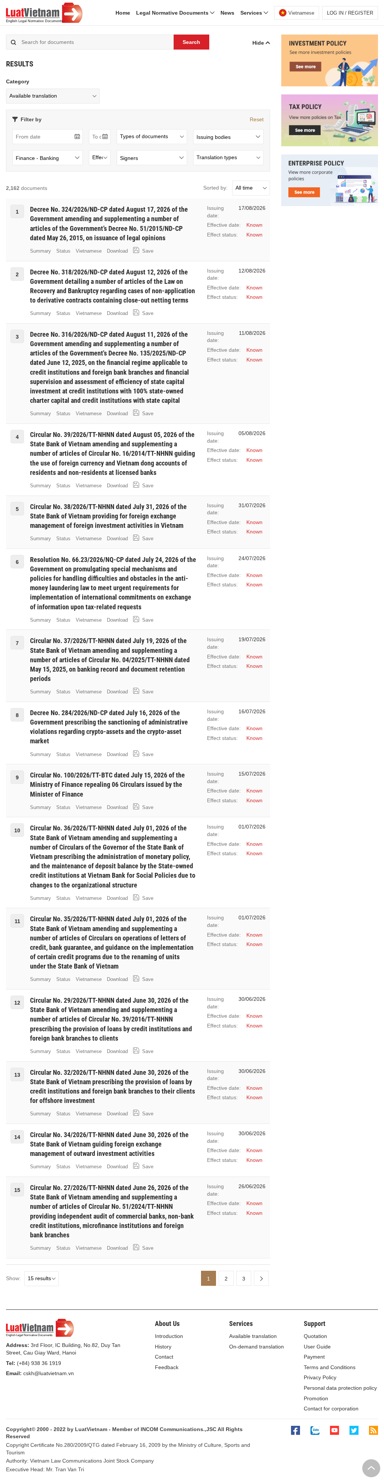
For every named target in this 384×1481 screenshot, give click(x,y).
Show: (13, 1278)
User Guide (317, 1347)
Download (117, 251)
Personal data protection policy (340, 1388)
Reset (257, 119)
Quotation (315, 1336)
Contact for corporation (331, 1409)
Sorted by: (215, 188)
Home (123, 13)
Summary (40, 251)
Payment (314, 1357)
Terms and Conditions (330, 1367)
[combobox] (228, 136)
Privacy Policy (320, 1377)
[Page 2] (261, 1278)
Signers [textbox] (129, 158)
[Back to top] (371, 1468)
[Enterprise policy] (329, 204)
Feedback (166, 1367)
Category (17, 81)
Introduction (169, 1336)
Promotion (316, 1398)
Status (63, 251)
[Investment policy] (329, 84)
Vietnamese (89, 251)
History (163, 1347)
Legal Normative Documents (173, 13)
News (227, 13)
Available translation (253, 1336)
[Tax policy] (329, 145)
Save (147, 251)
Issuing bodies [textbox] (213, 137)
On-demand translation (256, 1347)
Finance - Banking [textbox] (37, 158)
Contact (164, 1357)
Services (252, 13)
